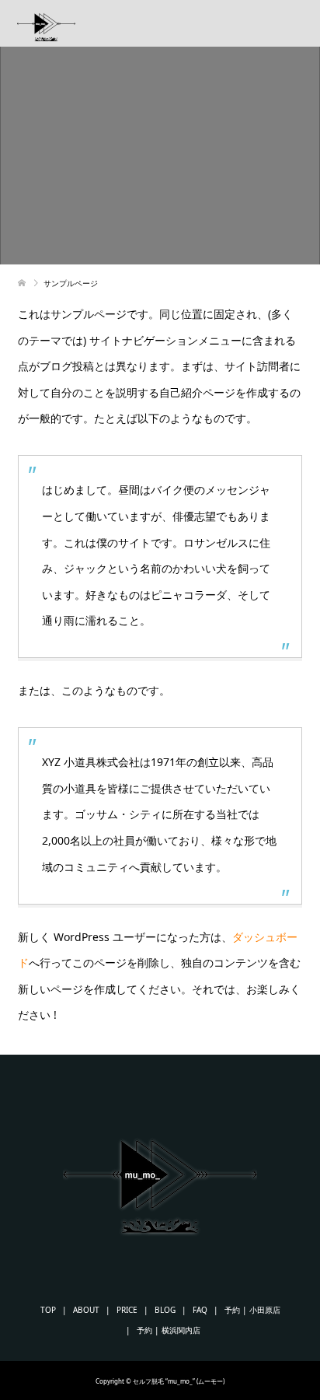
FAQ (200, 1309)
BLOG (165, 1309)
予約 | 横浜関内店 (168, 1330)
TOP (48, 1309)
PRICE (127, 1309)
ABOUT (86, 1309)
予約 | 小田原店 (252, 1309)
